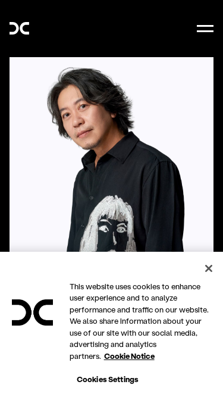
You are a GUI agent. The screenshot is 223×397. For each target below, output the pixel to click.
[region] (111, 324)
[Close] (209, 268)
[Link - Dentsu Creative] (19, 28)
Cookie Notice (129, 356)
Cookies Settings (108, 379)
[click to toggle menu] (205, 28)
